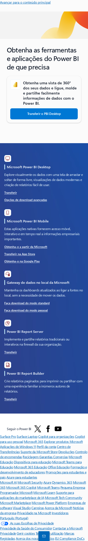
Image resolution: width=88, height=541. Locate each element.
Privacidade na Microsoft (34, 513)
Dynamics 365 (62, 482)
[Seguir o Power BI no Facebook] (48, 428)
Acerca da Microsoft (58, 508)
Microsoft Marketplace (15, 502)
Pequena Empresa (72, 487)
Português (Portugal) (14, 518)
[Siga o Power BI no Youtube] (58, 428)
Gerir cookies (26, 533)
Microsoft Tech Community (63, 497)
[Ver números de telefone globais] (43, 536)
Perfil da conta (46, 446)
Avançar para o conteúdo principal (25, 2)
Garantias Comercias (53, 457)
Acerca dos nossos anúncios (35, 538)
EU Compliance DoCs (69, 538)
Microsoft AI (8, 482)
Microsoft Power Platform (49, 502)
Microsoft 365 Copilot (21, 487)
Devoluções (66, 451)
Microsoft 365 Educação (30, 467)
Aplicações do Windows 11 (18, 446)
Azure (47, 482)
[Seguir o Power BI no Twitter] (37, 428)
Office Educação (59, 467)
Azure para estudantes (21, 477)
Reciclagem (31, 457)
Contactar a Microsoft (67, 528)
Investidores (60, 513)
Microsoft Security (30, 482)
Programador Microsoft (16, 492)
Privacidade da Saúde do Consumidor (26, 528)
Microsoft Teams (48, 487)
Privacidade (8, 533)
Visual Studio (22, 508)
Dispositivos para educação (32, 462)
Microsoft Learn (44, 492)
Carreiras (37, 508)
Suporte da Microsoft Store (39, 451)
